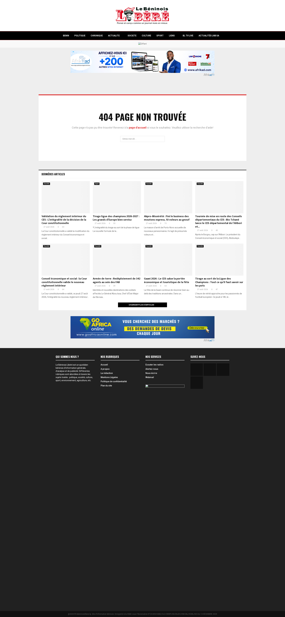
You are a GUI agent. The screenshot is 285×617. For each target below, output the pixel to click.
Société (46, 183)
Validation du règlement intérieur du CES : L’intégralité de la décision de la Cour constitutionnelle (64, 220)
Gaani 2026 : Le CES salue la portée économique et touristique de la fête (166, 280)
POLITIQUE (79, 35)
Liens (172, 35)
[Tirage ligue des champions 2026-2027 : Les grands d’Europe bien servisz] (117, 197)
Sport (97, 183)
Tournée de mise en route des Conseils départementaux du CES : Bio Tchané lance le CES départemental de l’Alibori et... (218, 221)
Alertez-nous (151, 369)
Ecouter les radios (154, 364)
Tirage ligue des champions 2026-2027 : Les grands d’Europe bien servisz (116, 218)
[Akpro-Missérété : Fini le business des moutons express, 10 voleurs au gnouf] (168, 197)
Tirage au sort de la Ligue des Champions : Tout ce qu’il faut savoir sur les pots (219, 282)
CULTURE (146, 35)
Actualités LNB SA (209, 35)
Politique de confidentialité (114, 381)
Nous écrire (151, 373)
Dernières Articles (53, 174)
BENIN (66, 35)
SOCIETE (132, 35)
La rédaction (107, 373)
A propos (105, 369)
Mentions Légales (109, 377)
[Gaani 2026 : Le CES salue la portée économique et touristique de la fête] (168, 260)
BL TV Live (188, 35)
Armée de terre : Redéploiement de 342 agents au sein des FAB (116, 280)
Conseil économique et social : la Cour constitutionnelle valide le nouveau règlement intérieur (64, 282)
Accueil (104, 364)
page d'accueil (138, 127)
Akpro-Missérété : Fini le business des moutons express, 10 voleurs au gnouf (167, 218)
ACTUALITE (114, 35)
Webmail (149, 377)
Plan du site (106, 385)
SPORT (160, 35)
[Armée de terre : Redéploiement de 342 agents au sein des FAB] (117, 260)
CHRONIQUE (97, 35)
